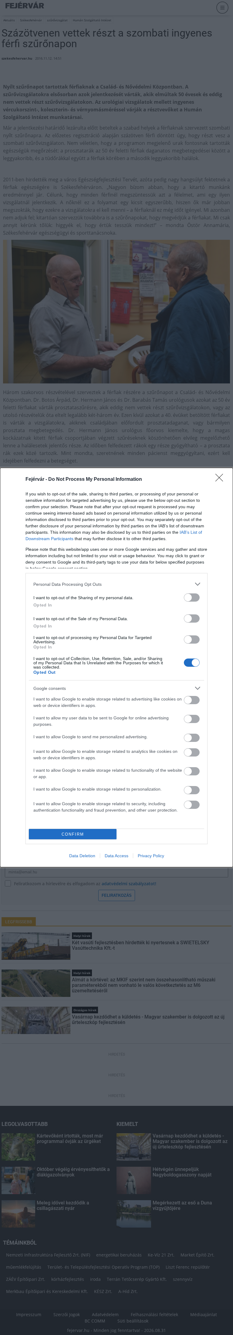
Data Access (116, 855)
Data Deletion (82, 855)
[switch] (192, 597)
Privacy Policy (151, 855)
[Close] (221, 479)
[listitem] (116, 584)
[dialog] (116, 667)
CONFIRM (73, 834)
